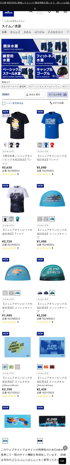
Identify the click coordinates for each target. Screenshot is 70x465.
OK (62, 460)
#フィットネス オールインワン (44, 86)
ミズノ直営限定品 (14, 103)
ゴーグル (39, 31)
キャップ (15, 31)
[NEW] (52, 138)
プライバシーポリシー (25, 459)
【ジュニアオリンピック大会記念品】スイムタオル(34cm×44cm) (17, 381)
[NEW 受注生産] (17, 138)
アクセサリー (55, 31)
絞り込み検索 (55, 94)
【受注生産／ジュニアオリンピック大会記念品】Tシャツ (17, 159)
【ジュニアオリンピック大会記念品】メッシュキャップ (52, 233)
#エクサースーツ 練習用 (14, 86)
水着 (4, 31)
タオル (27, 31)
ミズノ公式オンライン (14, 21)
